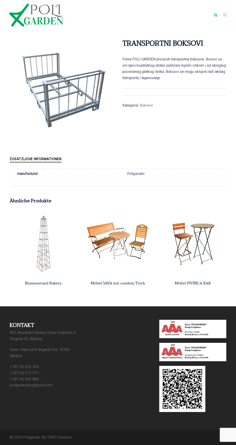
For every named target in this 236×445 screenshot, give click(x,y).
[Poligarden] (36, 14)
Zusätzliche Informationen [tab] (36, 159)
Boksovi (146, 105)
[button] (215, 15)
